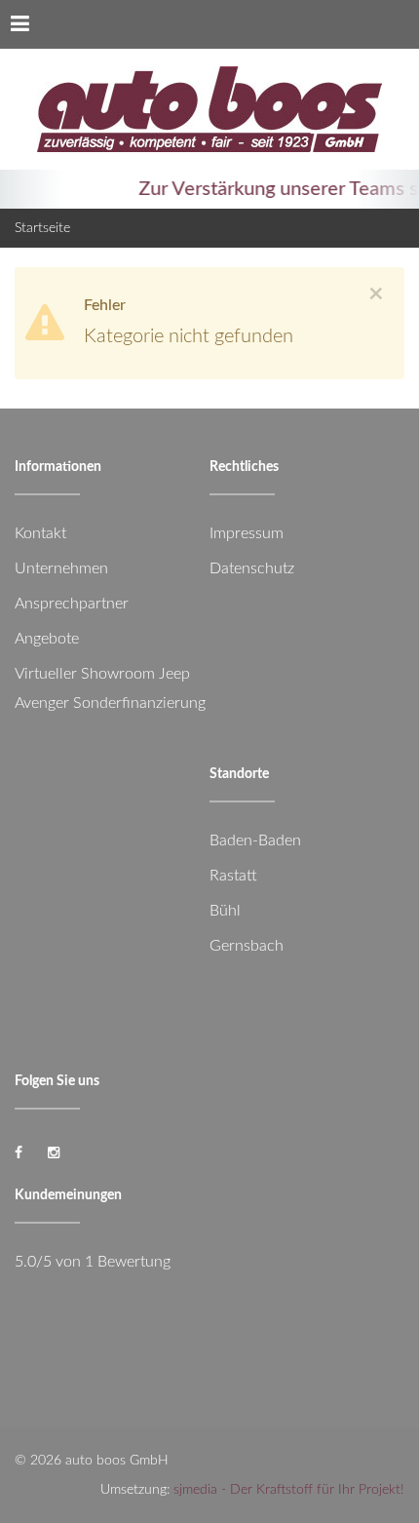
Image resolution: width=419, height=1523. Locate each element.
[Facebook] (18, 1153)
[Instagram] (53, 1153)
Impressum (247, 533)
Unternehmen (61, 568)
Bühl (225, 910)
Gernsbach (247, 946)
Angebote (47, 638)
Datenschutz (252, 568)
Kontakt (40, 533)
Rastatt (233, 875)
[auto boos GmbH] (209, 109)
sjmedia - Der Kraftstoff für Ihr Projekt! (288, 1490)
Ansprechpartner (72, 603)
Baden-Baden (255, 840)
